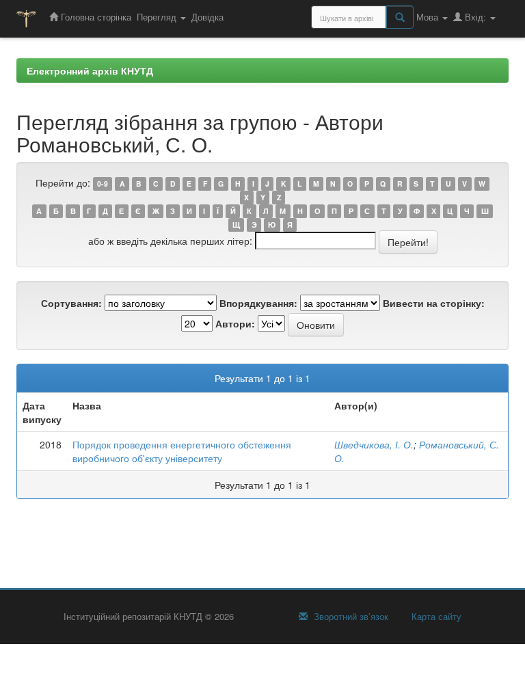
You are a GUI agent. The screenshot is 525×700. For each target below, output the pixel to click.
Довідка (207, 16)
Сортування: (71, 303)
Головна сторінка (94, 16)
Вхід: (475, 16)
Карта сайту (435, 616)
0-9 (102, 183)
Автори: (235, 323)
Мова (428, 16)
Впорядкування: (258, 303)
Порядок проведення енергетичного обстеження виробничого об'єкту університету (181, 451)
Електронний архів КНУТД (90, 70)
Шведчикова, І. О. (374, 444)
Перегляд (158, 16)
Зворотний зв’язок (349, 616)
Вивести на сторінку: (434, 303)
